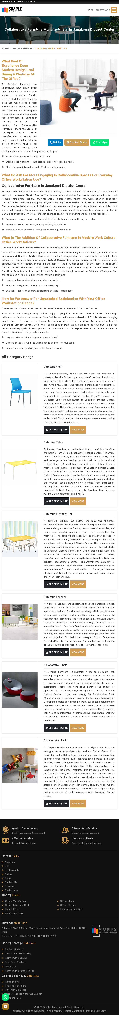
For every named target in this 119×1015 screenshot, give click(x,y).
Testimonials (12, 870)
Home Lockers (12, 981)
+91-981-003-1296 (46, 936)
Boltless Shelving (14, 949)
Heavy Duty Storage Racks (19, 971)
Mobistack (10, 966)
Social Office (12, 909)
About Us (10, 862)
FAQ (7, 866)
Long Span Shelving (15, 962)
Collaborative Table (55, 740)
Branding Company (95, 1011)
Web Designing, (55, 1011)
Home (5, 48)
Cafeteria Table (53, 442)
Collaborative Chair (55, 665)
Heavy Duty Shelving (16, 958)
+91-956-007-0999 (100, 9)
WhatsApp (101, 142)
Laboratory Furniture (71, 909)
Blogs (8, 878)
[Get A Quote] (5, 1006)
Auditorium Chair (14, 913)
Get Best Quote (78, 142)
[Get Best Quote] (78, 98)
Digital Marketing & (74, 1011)
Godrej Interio (22, 48)
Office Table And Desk (17, 905)
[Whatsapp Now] (5, 997)
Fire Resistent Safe (15, 986)
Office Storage (68, 905)
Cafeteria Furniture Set (58, 514)
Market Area (11, 890)
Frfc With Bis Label (15, 990)
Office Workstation (15, 901)
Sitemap (9, 886)
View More (78, 429)
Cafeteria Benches (55, 597)
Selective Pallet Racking (18, 953)
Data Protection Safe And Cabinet (23, 994)
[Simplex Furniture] (10, 10)
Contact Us (11, 882)
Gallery (8, 874)
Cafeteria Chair (53, 367)
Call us (57, 142)
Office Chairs (67, 901)
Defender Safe (13, 998)
